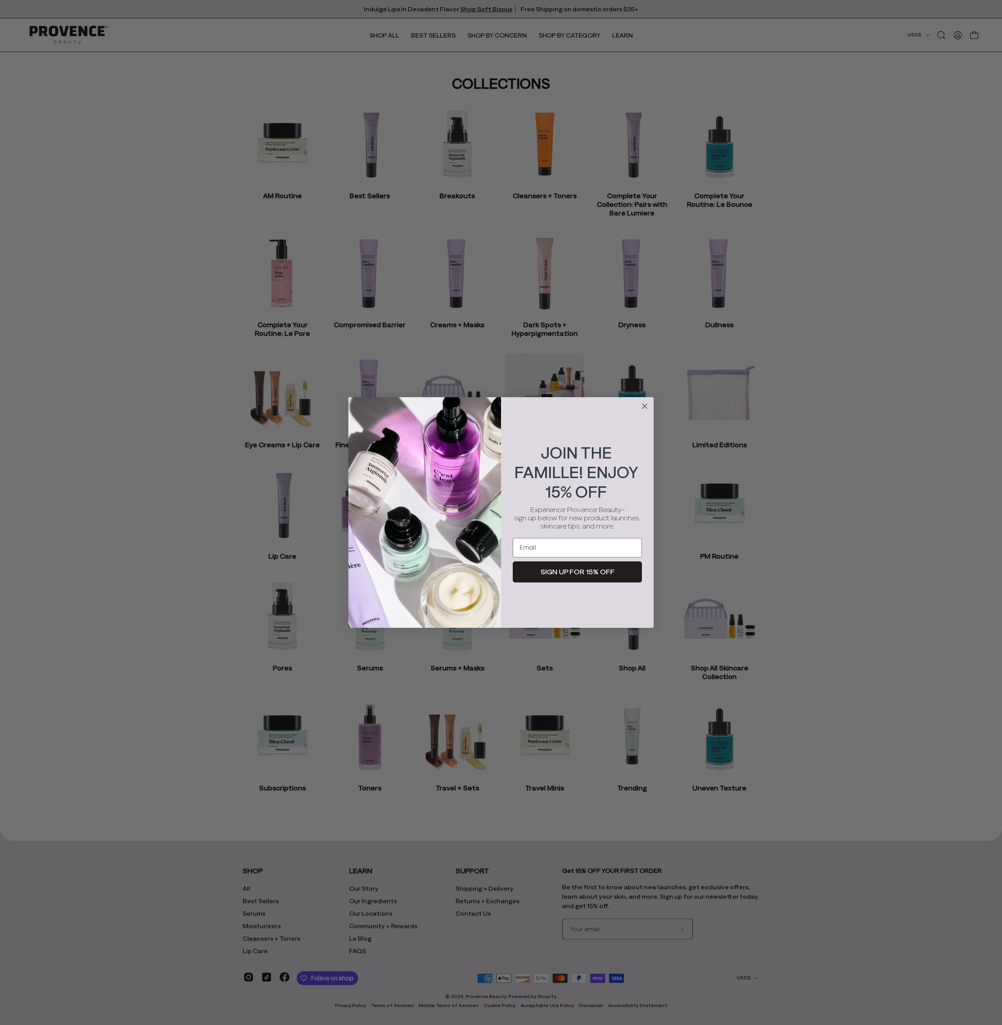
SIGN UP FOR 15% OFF (578, 572)
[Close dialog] (645, 406)
